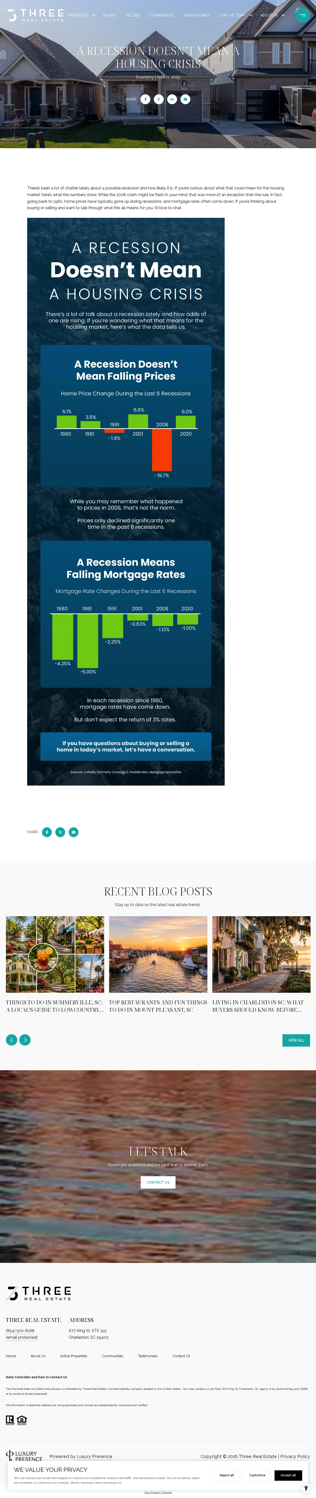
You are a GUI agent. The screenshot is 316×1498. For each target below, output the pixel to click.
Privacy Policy (295, 1456)
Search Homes (196, 15)
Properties (78, 15)
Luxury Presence (94, 1456)
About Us (268, 15)
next (25, 1040)
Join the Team (232, 15)
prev (11, 1040)
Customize (257, 1475)
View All (296, 1040)
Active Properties (73, 1356)
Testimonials (148, 1356)
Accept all (288, 1475)
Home (11, 1356)
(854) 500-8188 (20, 1330)
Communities (161, 15)
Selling (133, 15)
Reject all (227, 1475)
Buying (109, 15)
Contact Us (181, 1356)
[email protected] (36, 1394)
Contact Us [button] (158, 1182)
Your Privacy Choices (158, 1492)
